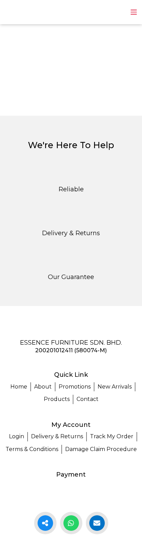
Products (57, 399)
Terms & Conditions (32, 449)
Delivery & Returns (57, 436)
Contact (88, 399)
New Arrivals (115, 386)
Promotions (75, 386)
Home (18, 386)
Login (16, 436)
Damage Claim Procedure (101, 449)
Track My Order (111, 436)
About (43, 386)
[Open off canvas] (134, 12)
